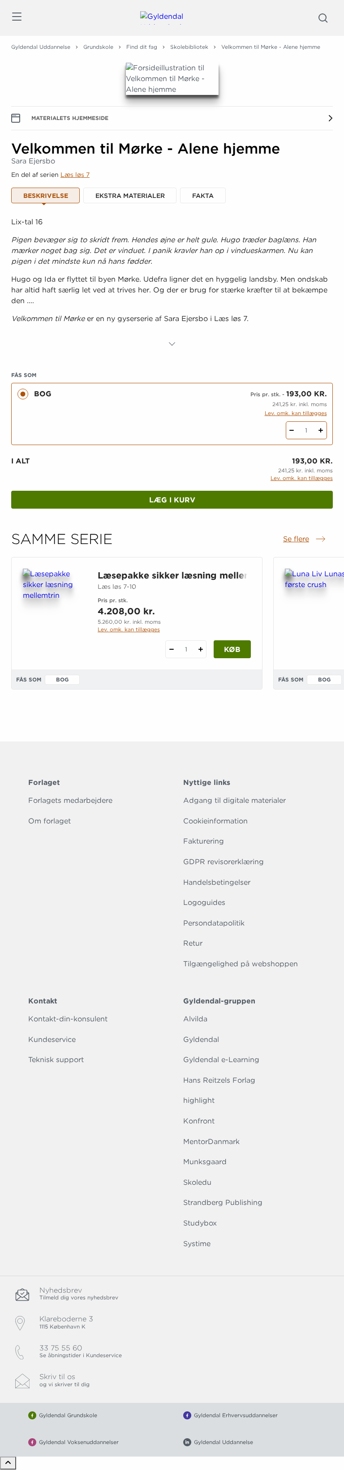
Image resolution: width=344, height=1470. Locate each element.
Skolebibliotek (189, 46)
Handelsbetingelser (216, 882)
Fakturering (203, 841)
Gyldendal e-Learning (221, 1059)
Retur (192, 943)
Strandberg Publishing (222, 1202)
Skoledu (197, 1182)
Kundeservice (52, 1039)
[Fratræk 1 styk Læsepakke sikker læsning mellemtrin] (171, 649)
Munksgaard (205, 1161)
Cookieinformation (215, 821)
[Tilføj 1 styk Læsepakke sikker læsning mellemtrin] (200, 649)
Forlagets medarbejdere (70, 800)
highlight (199, 1100)
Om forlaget (49, 821)
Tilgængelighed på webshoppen (240, 964)
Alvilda (195, 1019)
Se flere (305, 539)
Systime (197, 1243)
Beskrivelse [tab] (45, 195)
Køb (232, 649)
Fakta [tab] (203, 195)
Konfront (199, 1121)
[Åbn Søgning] (323, 18)
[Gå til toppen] (8, 1463)
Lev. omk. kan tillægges (296, 413)
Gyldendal (201, 1039)
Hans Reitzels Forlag (219, 1080)
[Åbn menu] (16, 18)
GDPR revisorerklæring (223, 861)
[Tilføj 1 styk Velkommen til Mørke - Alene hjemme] (321, 430)
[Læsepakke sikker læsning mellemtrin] (53, 612)
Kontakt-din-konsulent (68, 1019)
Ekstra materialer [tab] (130, 195)
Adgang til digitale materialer (234, 800)
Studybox (200, 1223)
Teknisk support (56, 1059)
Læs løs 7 (75, 174)
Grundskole (98, 46)
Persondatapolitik (214, 923)
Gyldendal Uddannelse (40, 46)
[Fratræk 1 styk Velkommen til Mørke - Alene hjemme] (291, 430)
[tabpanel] (172, 283)
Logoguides (204, 902)
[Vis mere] (172, 344)
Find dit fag (141, 46)
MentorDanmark (211, 1141)
